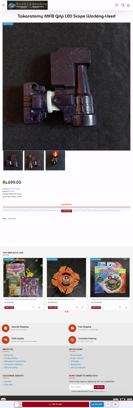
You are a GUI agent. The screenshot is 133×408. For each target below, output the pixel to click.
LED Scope (12, 219)
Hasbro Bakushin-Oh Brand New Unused (20, 299)
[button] (65, 311)
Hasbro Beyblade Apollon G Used (61, 299)
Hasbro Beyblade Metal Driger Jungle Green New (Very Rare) (110, 299)
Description (66, 205)
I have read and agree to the (88, 392)
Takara (11, 191)
